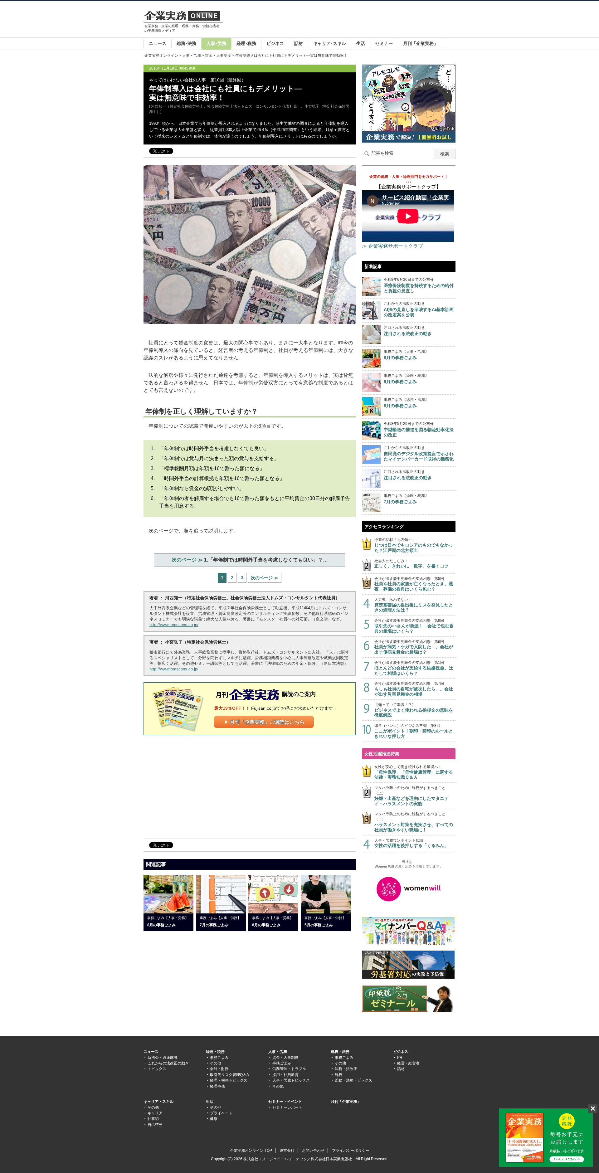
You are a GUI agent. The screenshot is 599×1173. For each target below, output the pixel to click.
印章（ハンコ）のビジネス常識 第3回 (413, 731)
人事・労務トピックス (291, 1080)
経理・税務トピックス (228, 1080)
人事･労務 (216, 43)
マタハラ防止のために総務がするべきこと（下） (413, 822)
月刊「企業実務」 (420, 43)
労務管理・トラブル (289, 1069)
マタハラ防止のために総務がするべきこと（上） (411, 796)
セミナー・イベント (285, 1101)
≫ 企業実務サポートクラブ (392, 246)
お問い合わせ (313, 1150)
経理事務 (217, 1086)
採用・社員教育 (285, 1075)
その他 (215, 1063)
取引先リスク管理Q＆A (229, 1075)
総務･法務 (186, 43)
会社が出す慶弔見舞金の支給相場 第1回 (413, 668)
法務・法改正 (346, 1069)
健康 (213, 1119)
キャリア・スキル (158, 1101)
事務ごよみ (219, 1057)
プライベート (221, 1113)
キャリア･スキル (329, 43)
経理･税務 (246, 43)
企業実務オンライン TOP (251, 1150)
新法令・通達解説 (163, 1057)
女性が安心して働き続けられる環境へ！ (413, 772)
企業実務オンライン (161, 55)
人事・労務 (191, 55)
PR (399, 1057)
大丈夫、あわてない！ (413, 605)
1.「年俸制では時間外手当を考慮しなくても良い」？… (250, 559)
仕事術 (153, 1119)
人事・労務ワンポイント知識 (411, 843)
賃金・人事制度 (218, 55)
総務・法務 (340, 1051)
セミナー (384, 43)
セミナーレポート (287, 1107)
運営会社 (287, 1150)
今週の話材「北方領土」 (413, 545)
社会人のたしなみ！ (411, 564)
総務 (338, 1075)
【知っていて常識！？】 (413, 710)
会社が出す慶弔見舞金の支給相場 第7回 (413, 689)
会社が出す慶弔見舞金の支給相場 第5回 (413, 584)
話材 (298, 43)
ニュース (157, 43)
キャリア (155, 1113)
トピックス (157, 1069)
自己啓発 (155, 1124)
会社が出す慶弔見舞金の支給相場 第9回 (414, 626)
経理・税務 (215, 1051)
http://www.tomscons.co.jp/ (173, 624)
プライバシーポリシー (350, 1150)
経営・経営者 (408, 1063)
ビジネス (275, 43)
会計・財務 (219, 1069)
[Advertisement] (341, 20)
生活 (360, 43)
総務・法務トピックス (353, 1080)
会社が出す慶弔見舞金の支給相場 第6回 (413, 647)
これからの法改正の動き (168, 1063)
